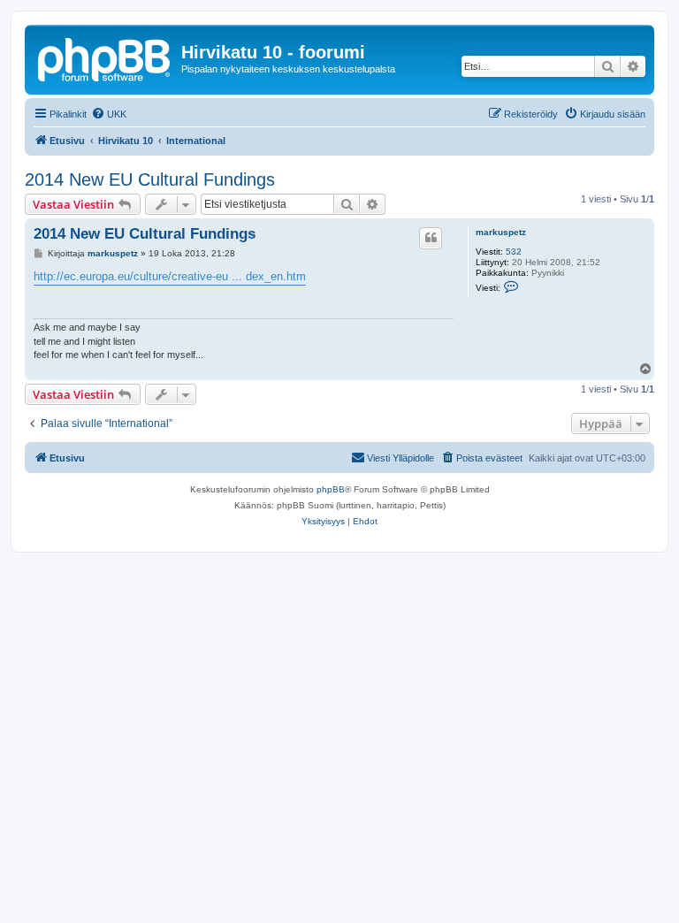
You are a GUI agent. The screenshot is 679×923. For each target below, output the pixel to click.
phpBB (331, 489)
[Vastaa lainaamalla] (430, 237)
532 (514, 251)
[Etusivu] (105, 57)
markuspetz (501, 232)
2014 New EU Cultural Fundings (150, 179)
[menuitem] (108, 114)
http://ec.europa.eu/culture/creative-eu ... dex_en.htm (170, 276)
